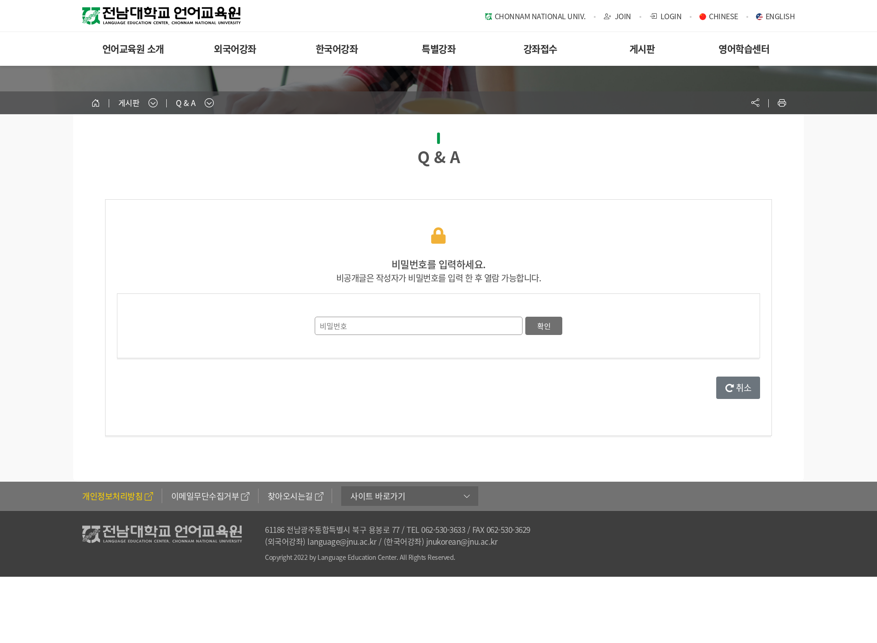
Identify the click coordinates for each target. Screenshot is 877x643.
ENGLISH (780, 16)
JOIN (622, 16)
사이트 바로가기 (377, 496)
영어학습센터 (744, 49)
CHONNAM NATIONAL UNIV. (540, 16)
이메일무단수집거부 (205, 496)
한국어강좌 (337, 49)
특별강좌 (438, 49)
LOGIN (670, 16)
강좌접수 (540, 49)
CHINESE (723, 16)
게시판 (642, 49)
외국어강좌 (235, 49)
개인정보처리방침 (112, 496)
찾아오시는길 (290, 496)
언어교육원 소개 (133, 49)
